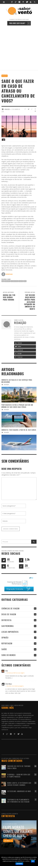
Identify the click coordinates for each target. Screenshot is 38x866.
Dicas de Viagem (8, 614)
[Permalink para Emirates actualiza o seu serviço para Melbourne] (19, 394)
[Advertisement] (19, 48)
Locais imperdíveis (10, 631)
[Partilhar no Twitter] (28, 109)
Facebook (20, 350)
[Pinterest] (23, 2)
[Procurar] (3, 2)
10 (35, 783)
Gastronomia (7, 625)
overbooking (14, 281)
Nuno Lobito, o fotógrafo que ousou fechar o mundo (19, 784)
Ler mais (19, 863)
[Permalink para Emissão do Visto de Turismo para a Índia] (3, 767)
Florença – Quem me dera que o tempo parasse (18, 775)
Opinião (4, 637)
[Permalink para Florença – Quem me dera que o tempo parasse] (3, 775)
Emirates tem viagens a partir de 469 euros (18, 430)
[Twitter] (27, 2)
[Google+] (16, 2)
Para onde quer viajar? (19, 23)
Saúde (4, 649)
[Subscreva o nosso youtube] (3, 566)
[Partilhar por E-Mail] (35, 111)
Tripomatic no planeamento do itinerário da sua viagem (18, 800)
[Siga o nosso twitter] (3, 560)
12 (35, 774)
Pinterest (19, 357)
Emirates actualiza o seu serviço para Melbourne (16, 381)
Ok (33, 861)
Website (19, 343)
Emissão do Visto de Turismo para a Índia (18, 767)
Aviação (4, 76)
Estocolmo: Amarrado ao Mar (19, 791)
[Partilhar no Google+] (31, 109)
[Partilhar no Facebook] (25, 109)
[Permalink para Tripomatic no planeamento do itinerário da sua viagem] (3, 800)
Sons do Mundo (8, 655)
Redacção (6, 384)
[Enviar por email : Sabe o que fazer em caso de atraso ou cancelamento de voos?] (3, 274)
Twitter (19, 346)
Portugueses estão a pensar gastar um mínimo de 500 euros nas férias (17, 406)
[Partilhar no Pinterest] (35, 109)
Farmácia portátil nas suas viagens (15, 673)
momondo (7, 281)
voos (25, 281)
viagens (21, 281)
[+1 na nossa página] (21, 566)
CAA (3, 281)
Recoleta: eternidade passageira (15, 686)
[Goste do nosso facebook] (21, 560)
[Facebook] (12, 2)
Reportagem (6, 643)
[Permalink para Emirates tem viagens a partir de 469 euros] (19, 442)
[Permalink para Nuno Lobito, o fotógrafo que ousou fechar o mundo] (3, 784)
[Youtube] (30, 2)
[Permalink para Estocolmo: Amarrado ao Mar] (3, 792)
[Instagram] (19, 2)
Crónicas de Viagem (10, 608)
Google (19, 353)
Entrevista (6, 620)
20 (35, 766)
